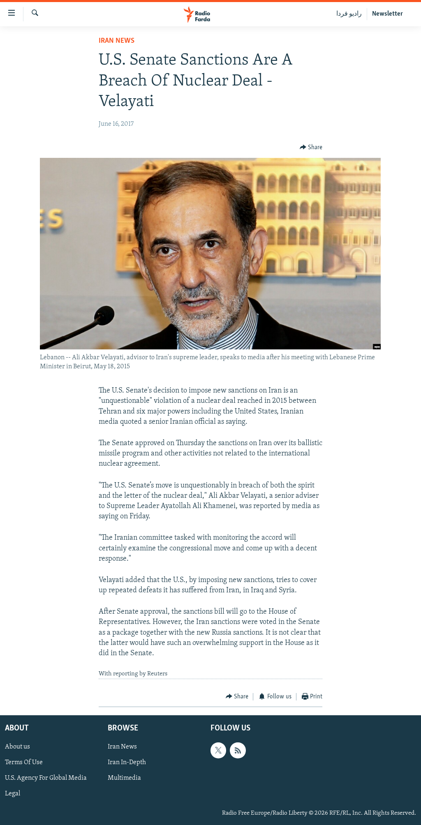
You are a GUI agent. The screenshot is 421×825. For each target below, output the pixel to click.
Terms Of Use (24, 763)
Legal (12, 794)
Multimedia (124, 778)
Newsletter (387, 14)
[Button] (311, 147)
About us (17, 747)
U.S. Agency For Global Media (46, 778)
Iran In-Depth (127, 763)
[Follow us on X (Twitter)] (218, 750)
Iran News (116, 41)
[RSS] (237, 750)
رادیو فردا (349, 14)
